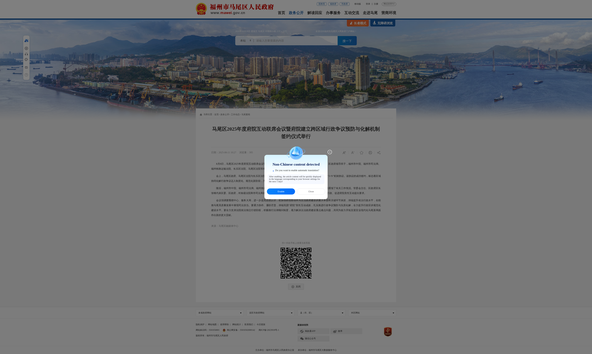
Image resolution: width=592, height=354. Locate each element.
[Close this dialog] (330, 152)
